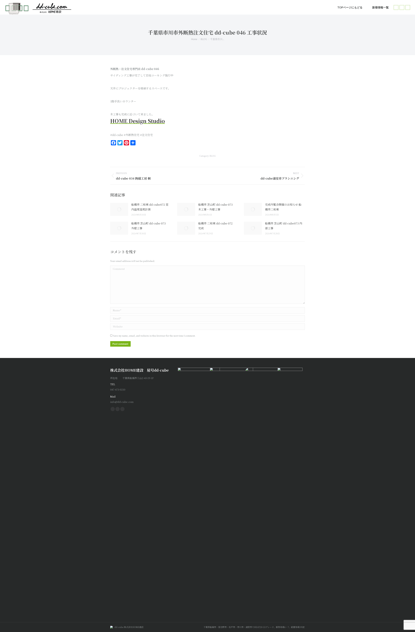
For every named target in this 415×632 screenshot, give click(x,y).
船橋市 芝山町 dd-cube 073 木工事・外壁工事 (215, 206)
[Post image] (119, 209)
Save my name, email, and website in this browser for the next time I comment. (154, 335)
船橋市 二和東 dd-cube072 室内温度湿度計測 (149, 206)
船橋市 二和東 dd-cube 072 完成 (215, 225)
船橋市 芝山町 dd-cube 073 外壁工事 (148, 225)
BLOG (213, 155)
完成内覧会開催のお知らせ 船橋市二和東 (283, 206)
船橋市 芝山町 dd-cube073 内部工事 (283, 225)
